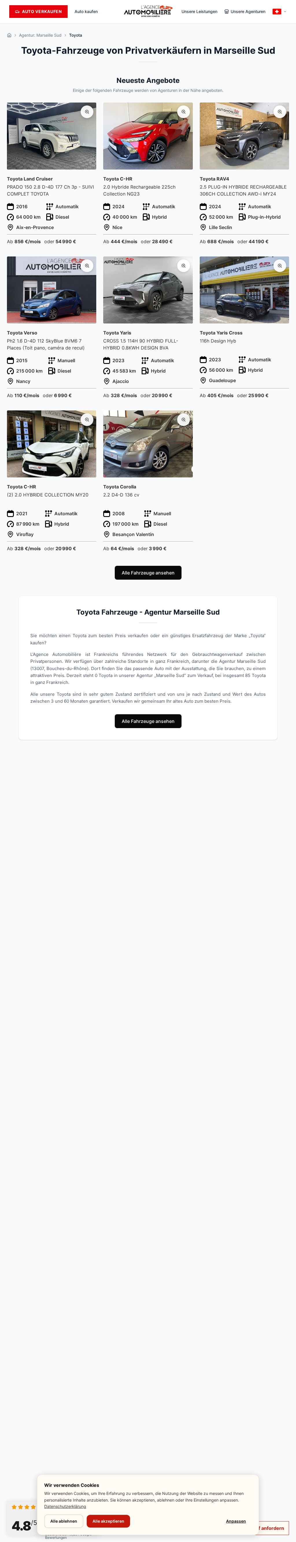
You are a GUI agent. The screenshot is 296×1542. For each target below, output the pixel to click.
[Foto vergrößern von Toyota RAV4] (279, 111)
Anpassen (236, 1521)
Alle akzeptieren (108, 1521)
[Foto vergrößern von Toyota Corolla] (183, 419)
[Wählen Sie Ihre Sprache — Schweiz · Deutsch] (279, 11)
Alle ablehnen (63, 1521)
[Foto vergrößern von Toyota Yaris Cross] (279, 265)
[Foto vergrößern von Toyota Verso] (87, 265)
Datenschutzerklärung (65, 1506)
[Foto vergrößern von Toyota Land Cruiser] (87, 111)
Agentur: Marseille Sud (40, 35)
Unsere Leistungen (199, 11)
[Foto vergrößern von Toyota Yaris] (183, 265)
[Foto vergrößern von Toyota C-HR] (183, 111)
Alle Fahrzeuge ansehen (148, 573)
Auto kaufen (86, 11)
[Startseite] (9, 35)
